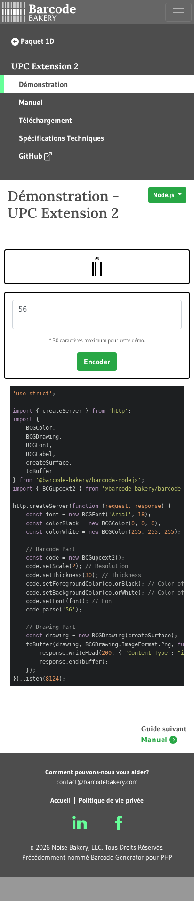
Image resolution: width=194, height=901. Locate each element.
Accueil (60, 800)
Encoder (97, 361)
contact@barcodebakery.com (97, 782)
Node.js (164, 195)
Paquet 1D (37, 41)
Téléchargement (45, 120)
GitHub (30, 156)
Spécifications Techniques (61, 138)
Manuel (31, 102)
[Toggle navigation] (178, 12)
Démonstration (43, 84)
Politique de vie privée (111, 800)
